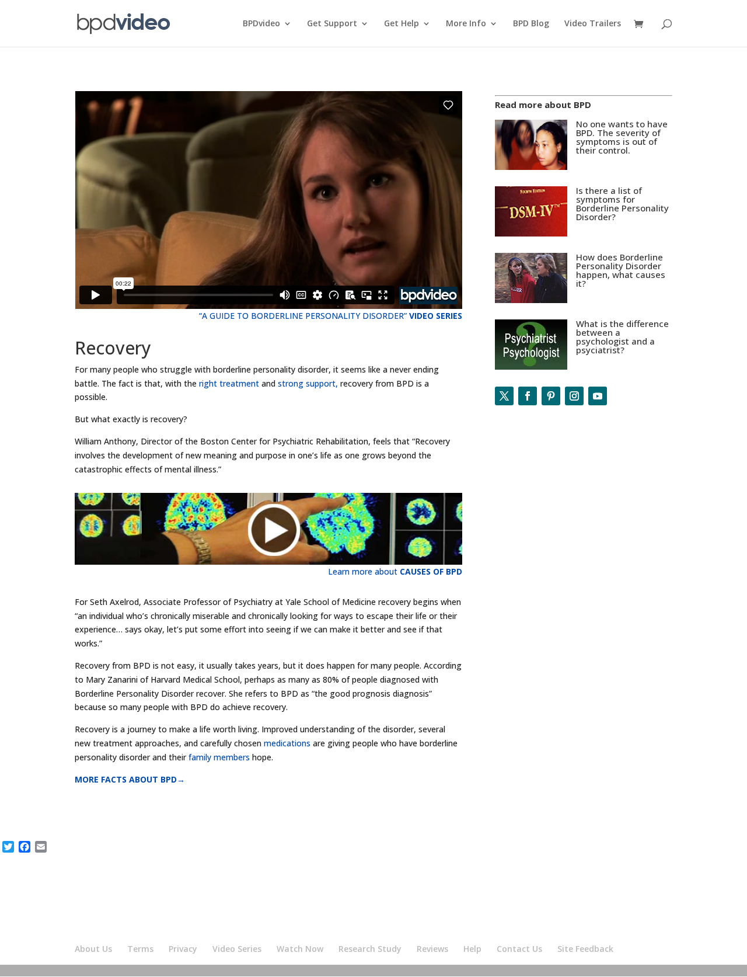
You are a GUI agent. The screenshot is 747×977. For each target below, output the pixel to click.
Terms (140, 948)
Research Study (370, 948)
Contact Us (519, 948)
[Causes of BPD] (583, 302)
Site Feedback (585, 948)
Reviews (432, 948)
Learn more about (395, 571)
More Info (466, 24)
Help (472, 948)
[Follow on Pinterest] (551, 396)
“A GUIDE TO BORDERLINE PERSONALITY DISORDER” (330, 315)
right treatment (229, 383)
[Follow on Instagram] (574, 396)
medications (288, 743)
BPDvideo (261, 24)
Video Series (236, 948)
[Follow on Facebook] (527, 396)
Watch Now (300, 948)
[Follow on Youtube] (597, 396)
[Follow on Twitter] (504, 396)
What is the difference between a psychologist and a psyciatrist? (622, 337)
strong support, (308, 383)
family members (220, 757)
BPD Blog (531, 24)
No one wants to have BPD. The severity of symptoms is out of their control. (622, 137)
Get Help (401, 24)
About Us (93, 948)
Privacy (183, 948)
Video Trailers (592, 24)
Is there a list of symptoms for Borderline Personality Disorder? (622, 203)
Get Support (332, 24)
